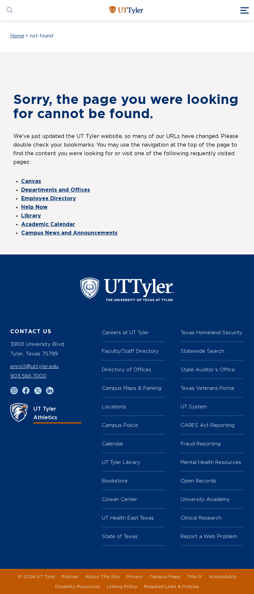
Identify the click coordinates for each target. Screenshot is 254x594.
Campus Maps (165, 576)
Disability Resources (77, 586)
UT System (194, 406)
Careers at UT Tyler (125, 332)
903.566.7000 (28, 376)
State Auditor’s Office (208, 369)
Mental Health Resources (211, 462)
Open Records (198, 480)
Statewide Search (202, 350)
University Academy (205, 499)
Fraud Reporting (201, 443)
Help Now (34, 207)
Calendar (113, 443)
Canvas (31, 181)
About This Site (102, 576)
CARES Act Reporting (207, 425)
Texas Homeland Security (211, 332)
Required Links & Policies (171, 586)
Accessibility (222, 576)
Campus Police (120, 425)
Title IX (194, 576)
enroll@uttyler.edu (34, 366)
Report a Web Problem (209, 536)
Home (17, 36)
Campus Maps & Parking (131, 388)
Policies (70, 576)
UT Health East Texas (128, 517)
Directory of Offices (126, 369)
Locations (114, 406)
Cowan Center (119, 499)
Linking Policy (122, 586)
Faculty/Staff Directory (130, 350)
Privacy (134, 576)
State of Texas (120, 536)
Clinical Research (201, 517)
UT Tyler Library (121, 462)
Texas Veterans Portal (207, 388)
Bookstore (115, 480)
